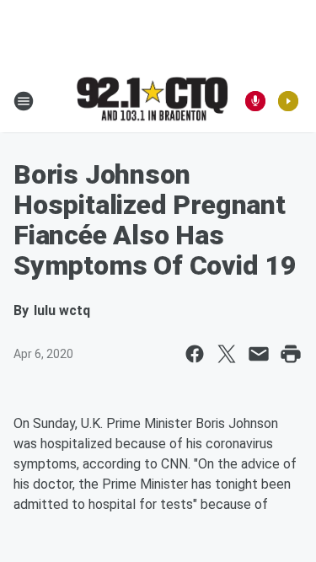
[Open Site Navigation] (23, 101)
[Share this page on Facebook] (194, 354)
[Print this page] (291, 354)
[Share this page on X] (226, 354)
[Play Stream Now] (288, 101)
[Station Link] (152, 100)
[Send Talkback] (255, 101)
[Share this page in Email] (258, 354)
